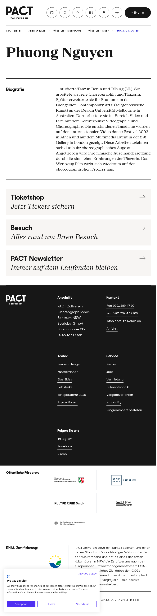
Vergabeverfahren (119, 395)
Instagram (64, 439)
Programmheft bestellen (124, 410)
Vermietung (114, 379)
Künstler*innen (98, 30)
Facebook (64, 446)
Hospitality (113, 402)
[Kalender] (52, 12)
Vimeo (62, 454)
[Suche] (78, 12)
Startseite (13, 30)
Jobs (109, 372)
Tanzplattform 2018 (71, 395)
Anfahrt (112, 329)
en (91, 13)
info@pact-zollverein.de (123, 321)
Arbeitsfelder (36, 30)
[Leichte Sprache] (104, 12)
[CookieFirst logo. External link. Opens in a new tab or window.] (8, 576)
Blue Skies (64, 379)
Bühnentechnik (117, 387)
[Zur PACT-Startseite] (19, 12)
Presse (111, 364)
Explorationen (67, 402)
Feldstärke (65, 387)
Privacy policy (87, 573)
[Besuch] (65, 12)
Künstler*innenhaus (66, 30)
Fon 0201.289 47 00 (120, 306)
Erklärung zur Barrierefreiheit (117, 600)
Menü (135, 13)
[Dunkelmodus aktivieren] (117, 12)
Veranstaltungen (69, 364)
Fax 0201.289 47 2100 (122, 313)
